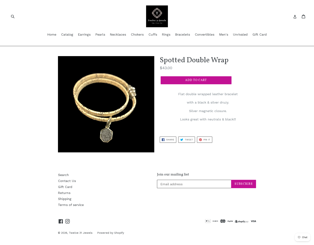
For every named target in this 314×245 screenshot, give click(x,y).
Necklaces (118, 34)
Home (51, 34)
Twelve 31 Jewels (80, 232)
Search (63, 175)
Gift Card (259, 34)
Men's (223, 34)
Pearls (100, 34)
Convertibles (204, 34)
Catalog (67, 34)
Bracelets (182, 34)
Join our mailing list (173, 174)
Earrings (84, 34)
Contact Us (67, 181)
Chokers (137, 34)
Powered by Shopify (110, 232)
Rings (166, 34)
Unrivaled (240, 34)
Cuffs (152, 34)
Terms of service (71, 205)
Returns (64, 193)
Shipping (64, 199)
